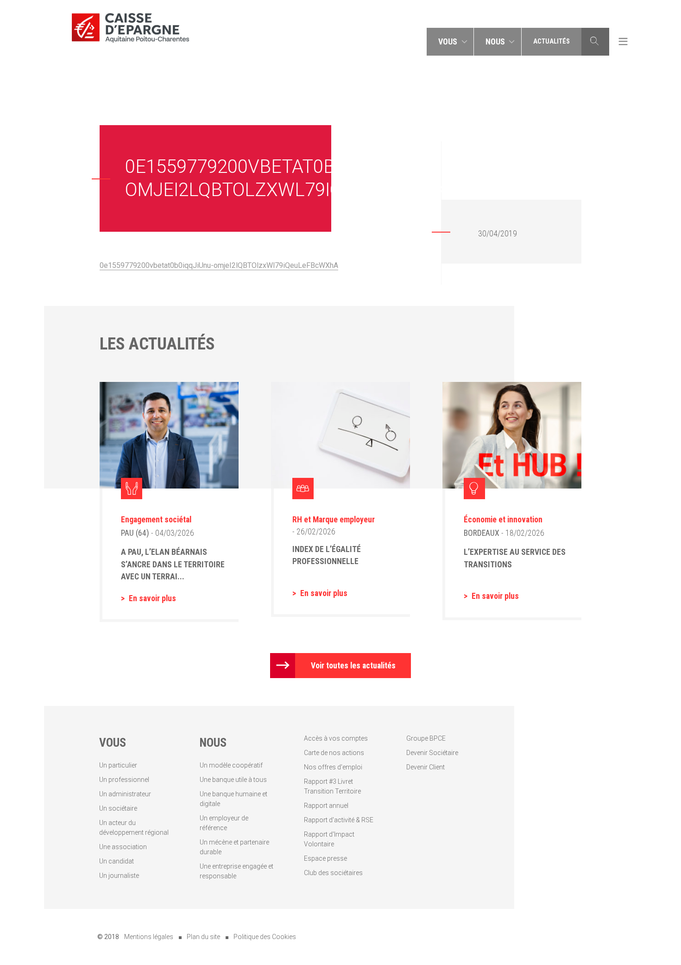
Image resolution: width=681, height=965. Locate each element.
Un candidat (116, 861)
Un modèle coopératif (231, 765)
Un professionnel (124, 779)
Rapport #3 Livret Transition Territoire (332, 786)
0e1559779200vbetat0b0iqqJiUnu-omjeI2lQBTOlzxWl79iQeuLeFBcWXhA (219, 265)
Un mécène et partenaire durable (234, 847)
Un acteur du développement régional (134, 827)
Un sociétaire (118, 808)
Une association (123, 847)
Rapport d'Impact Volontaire (329, 839)
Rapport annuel (326, 805)
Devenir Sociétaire (432, 752)
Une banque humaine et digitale (233, 798)
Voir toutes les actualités (353, 665)
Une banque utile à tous (233, 779)
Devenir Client (425, 767)
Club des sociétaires (333, 872)
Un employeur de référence (224, 823)
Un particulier (118, 765)
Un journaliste (119, 875)
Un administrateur (125, 794)
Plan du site (203, 936)
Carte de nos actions (334, 752)
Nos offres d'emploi (333, 767)
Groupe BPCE (426, 738)
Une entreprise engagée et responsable (236, 871)
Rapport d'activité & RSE (338, 820)
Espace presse (325, 858)
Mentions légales (148, 936)
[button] (450, 42)
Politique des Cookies (264, 936)
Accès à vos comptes (336, 738)
